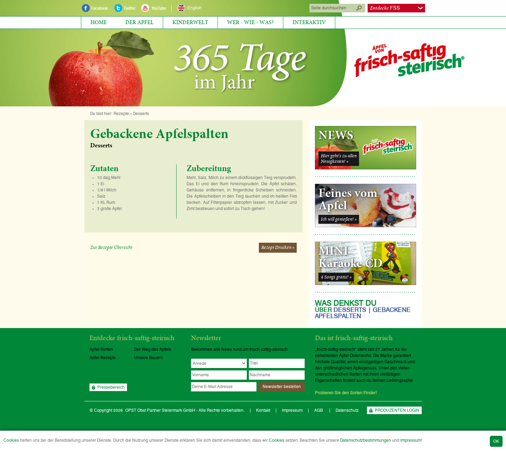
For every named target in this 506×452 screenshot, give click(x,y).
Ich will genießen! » (339, 219)
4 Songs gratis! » (336, 277)
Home (99, 22)
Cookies (11, 440)
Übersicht (111, 247)
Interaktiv (309, 22)
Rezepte (121, 114)
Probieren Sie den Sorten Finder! (346, 393)
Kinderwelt (190, 22)
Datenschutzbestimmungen (365, 440)
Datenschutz (347, 410)
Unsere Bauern (148, 358)
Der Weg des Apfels (152, 349)
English (195, 8)
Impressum (410, 440)
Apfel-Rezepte (102, 358)
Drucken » (277, 247)
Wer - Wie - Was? (250, 22)
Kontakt (263, 410)
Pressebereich (111, 387)
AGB (319, 410)
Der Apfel (139, 22)
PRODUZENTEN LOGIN (397, 410)
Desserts (141, 114)
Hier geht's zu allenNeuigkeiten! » (339, 158)
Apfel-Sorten (101, 349)
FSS (385, 8)
